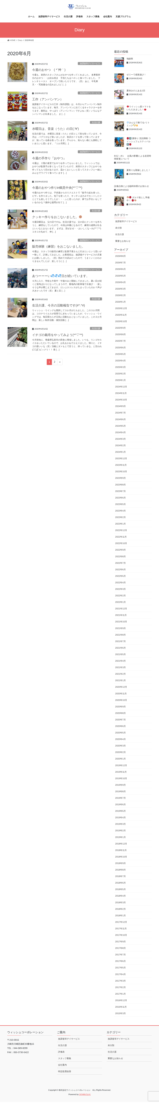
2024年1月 (120, 452)
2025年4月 (120, 360)
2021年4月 (120, 661)
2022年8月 (120, 556)
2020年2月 (120, 752)
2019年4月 (120, 817)
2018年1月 (120, 915)
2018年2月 (120, 909)
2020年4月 (120, 739)
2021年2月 (120, 674)
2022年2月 (120, 595)
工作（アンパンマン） (47, 99)
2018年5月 (120, 889)
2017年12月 (121, 922)
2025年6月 (120, 347)
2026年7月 (120, 262)
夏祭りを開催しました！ (138, 170)
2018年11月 (121, 850)
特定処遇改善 (64, 1071)
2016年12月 (121, 1000)
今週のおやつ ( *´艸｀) (49, 69)
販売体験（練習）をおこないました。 (58, 246)
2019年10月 (121, 778)
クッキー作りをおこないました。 (55, 217)
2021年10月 (121, 621)
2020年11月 (121, 693)
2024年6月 (120, 419)
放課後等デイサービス (90, 63)
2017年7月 (120, 954)
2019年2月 (120, 830)
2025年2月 (120, 373)
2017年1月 (120, 994)
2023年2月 (120, 517)
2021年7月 (120, 641)
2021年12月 (121, 608)
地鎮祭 (130, 58)
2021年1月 (120, 680)
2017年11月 (121, 928)
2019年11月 (121, 772)
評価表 (61, 1052)
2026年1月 (120, 302)
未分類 (118, 228)
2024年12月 (121, 386)
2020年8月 (120, 713)
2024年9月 (120, 406)
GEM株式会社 (85, 1094)
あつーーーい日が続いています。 (60, 276)
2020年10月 (121, 700)
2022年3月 (120, 589)
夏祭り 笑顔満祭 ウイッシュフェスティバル (139, 140)
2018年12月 (121, 843)
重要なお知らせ (122, 241)
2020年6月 (120, 726)
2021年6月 (120, 648)
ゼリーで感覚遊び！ (136, 74)
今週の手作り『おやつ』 (49, 158)
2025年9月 (120, 328)
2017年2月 (120, 987)
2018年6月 (120, 883)
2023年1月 (120, 523)
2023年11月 (121, 465)
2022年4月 (120, 582)
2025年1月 (120, 380)
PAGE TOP (152, 1067)
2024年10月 (121, 399)
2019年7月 (120, 798)
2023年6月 (120, 497)
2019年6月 (120, 804)
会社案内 (62, 1065)
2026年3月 (120, 289)
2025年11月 (121, 315)
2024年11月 (121, 393)
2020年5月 (120, 732)
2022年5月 (120, 576)
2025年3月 (120, 367)
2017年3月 (120, 981)
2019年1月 (120, 837)
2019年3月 (120, 824)
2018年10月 (121, 856)
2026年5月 (120, 276)
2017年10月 (121, 935)
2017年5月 (120, 967)
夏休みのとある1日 (136, 90)
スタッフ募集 (64, 1058)
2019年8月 (120, 791)
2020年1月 (120, 758)
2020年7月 (120, 719)
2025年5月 (120, 354)
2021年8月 (120, 635)
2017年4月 (120, 974)
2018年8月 (120, 870)
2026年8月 (120, 256)
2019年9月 (120, 785)
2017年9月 (120, 941)
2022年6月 (120, 569)
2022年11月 (121, 537)
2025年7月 (120, 341)
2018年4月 (120, 896)
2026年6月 (120, 269)
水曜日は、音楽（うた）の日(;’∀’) (55, 128)
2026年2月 (120, 295)
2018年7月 (120, 876)
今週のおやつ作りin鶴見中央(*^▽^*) (57, 187)
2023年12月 (121, 458)
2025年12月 (121, 308)
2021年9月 (120, 628)
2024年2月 (120, 445)
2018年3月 (120, 902)
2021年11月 (121, 615)
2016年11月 (121, 1007)
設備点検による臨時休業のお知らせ (131, 186)
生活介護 (96, 122)
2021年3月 (120, 667)
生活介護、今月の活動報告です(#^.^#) (58, 305)
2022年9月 (120, 550)
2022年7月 (120, 563)
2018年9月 (120, 863)
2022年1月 (120, 602)
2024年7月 (120, 412)
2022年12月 (121, 530)
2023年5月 (120, 504)
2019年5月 (120, 811)
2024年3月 (120, 439)
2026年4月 (120, 282)
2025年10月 (121, 321)
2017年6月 (120, 961)
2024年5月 (120, 426)
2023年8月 (120, 484)
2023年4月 (120, 510)
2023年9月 (120, 478)
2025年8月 (120, 334)
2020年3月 (120, 745)
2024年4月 (120, 432)
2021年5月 (120, 654)
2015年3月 (120, 1013)
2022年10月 (121, 543)
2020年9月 (120, 706)
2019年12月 (121, 765)
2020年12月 (121, 687)
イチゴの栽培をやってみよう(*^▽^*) (57, 335)
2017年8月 (120, 948)
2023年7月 (120, 491)
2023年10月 (121, 471)
